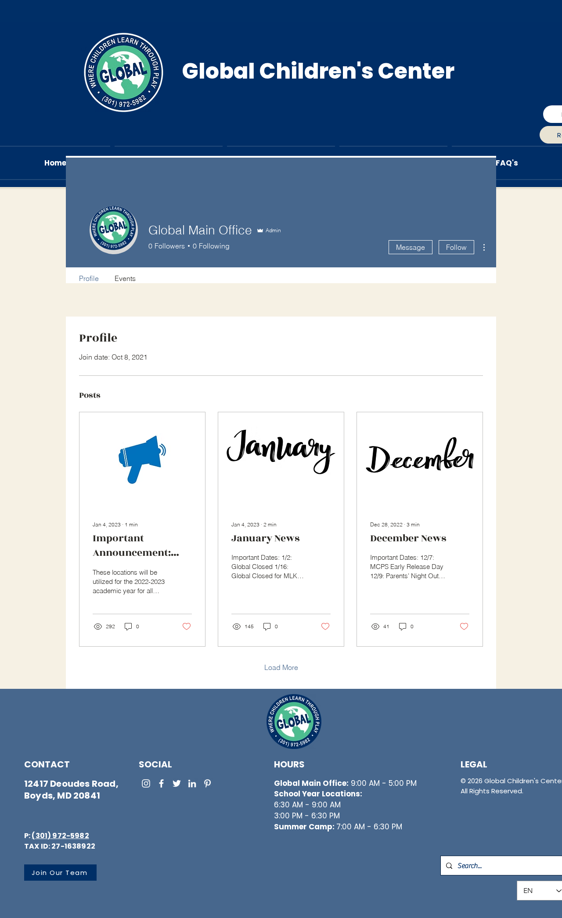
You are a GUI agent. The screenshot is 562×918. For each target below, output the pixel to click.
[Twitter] (176, 783)
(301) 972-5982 (60, 836)
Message (410, 247)
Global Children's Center (318, 71)
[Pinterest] (207, 783)
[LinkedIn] (192, 783)
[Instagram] (145, 783)
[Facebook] (161, 783)
